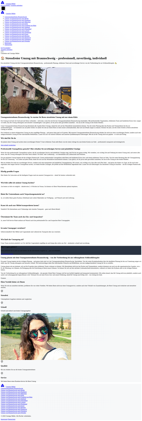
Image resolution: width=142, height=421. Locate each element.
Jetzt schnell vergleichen (8, 145)
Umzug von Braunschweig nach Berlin (16, 18)
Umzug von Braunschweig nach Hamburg (18, 20)
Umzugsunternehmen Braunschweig (16, 17)
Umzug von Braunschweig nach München (18, 22)
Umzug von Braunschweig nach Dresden (17, 41)
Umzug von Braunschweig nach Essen (16, 34)
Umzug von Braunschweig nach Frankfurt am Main (20, 25)
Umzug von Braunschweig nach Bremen (17, 36)
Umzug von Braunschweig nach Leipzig (17, 31)
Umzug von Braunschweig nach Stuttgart (17, 27)
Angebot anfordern (16, 5)
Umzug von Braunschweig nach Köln (16, 24)
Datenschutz (8, 44)
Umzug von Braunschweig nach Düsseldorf (18, 29)
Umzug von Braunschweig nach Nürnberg (18, 39)
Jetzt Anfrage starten (7, 254)
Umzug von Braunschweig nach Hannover (18, 38)
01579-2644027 (6, 5)
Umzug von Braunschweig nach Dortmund (18, 32)
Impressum (8, 43)
